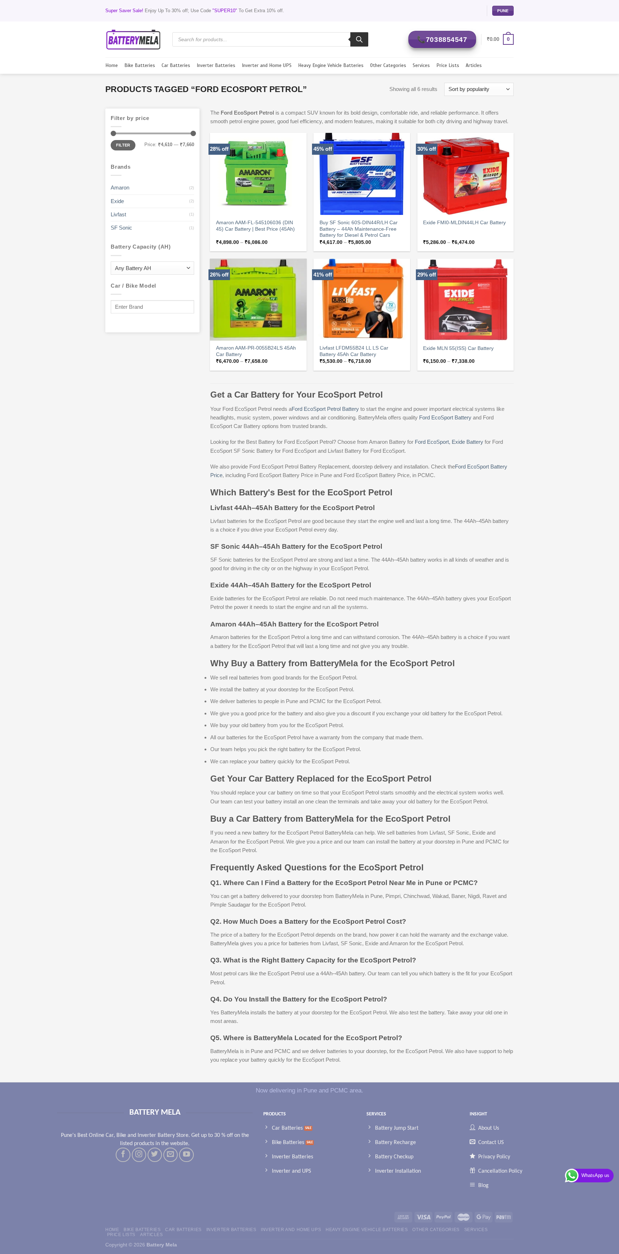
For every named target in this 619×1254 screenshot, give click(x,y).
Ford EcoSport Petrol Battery (325, 409)
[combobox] (152, 268)
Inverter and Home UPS (267, 65)
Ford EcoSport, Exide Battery (449, 442)
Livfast (118, 214)
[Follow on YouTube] (186, 1155)
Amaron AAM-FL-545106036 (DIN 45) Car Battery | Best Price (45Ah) (255, 226)
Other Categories (388, 65)
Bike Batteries (139, 65)
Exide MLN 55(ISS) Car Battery (458, 348)
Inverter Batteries (216, 65)
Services (421, 65)
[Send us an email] (170, 1155)
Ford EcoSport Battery (446, 417)
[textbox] (150, 268)
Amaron (120, 187)
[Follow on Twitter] (155, 1155)
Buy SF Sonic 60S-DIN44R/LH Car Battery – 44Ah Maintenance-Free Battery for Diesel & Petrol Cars (359, 229)
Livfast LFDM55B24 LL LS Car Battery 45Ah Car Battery (354, 351)
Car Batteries (176, 65)
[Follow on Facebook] (123, 1155)
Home (111, 65)
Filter (123, 145)
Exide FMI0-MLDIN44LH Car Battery (464, 222)
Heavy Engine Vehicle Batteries (331, 65)
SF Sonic (121, 228)
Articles (474, 65)
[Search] (359, 39)
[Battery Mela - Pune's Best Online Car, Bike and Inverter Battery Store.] (133, 39)
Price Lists (447, 65)
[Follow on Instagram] (139, 1155)
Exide (117, 201)
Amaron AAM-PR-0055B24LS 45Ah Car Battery (256, 351)
